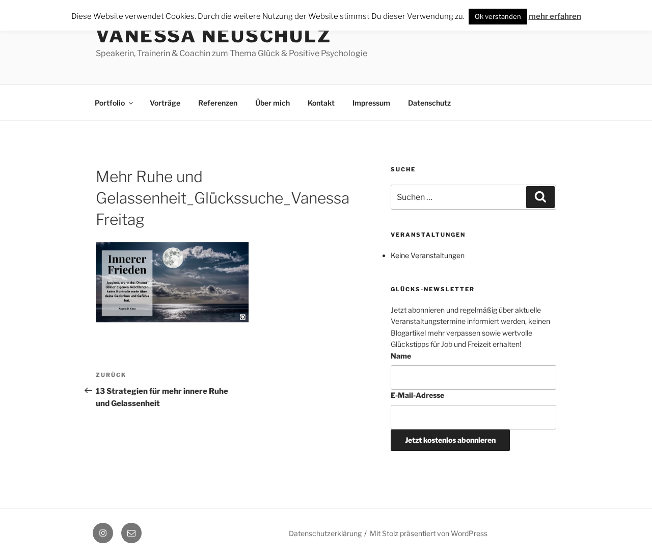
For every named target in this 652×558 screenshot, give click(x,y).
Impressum (371, 102)
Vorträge (165, 102)
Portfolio (110, 102)
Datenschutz (429, 102)
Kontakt (321, 102)
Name (401, 355)
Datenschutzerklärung (325, 533)
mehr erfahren (555, 16)
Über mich (272, 102)
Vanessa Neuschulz (214, 35)
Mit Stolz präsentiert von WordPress (428, 533)
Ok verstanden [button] (498, 16)
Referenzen (217, 102)
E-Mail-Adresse (417, 395)
